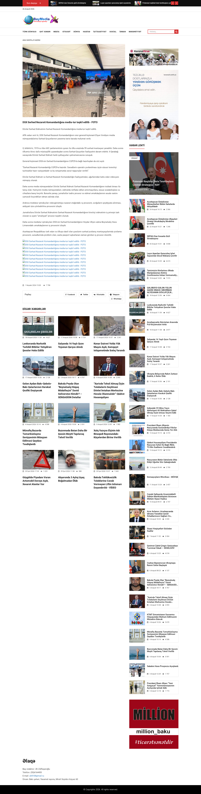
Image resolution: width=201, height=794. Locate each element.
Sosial (113, 32)
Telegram (115, 295)
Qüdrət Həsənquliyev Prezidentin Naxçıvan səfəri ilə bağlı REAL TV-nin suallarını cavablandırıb (162, 444)
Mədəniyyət (135, 32)
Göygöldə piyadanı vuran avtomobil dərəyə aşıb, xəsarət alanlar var (36, 481)
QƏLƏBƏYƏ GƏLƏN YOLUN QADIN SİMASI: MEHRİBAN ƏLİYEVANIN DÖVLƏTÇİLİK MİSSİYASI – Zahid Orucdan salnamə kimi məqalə (159, 290)
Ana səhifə (28, 40)
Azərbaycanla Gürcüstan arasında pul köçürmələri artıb (162, 323)
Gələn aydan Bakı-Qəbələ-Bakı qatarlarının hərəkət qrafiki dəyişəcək (37, 387)
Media (56, 32)
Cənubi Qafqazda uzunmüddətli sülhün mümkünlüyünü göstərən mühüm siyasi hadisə (161, 496)
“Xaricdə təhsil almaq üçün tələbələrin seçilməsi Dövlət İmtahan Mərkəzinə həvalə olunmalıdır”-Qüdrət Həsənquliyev (109, 390)
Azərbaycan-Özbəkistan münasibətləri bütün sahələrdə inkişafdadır (161, 204)
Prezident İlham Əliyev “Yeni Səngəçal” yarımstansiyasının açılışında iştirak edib (160, 685)
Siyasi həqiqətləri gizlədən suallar (159, 530)
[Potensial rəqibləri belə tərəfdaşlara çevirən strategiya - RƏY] (137, 3)
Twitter (85, 295)
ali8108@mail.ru (36, 776)
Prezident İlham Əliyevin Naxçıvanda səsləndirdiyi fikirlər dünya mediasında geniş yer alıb (162, 427)
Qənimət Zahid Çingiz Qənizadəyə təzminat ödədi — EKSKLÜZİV (162, 547)
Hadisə (86, 32)
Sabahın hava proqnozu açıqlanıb (162, 666)
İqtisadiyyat (100, 32)
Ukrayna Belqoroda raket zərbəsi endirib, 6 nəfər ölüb (162, 375)
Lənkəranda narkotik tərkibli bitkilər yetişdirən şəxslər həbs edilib (37, 347)
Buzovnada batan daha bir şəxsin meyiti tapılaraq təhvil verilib (72, 434)
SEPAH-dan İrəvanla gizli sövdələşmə (158, 237)
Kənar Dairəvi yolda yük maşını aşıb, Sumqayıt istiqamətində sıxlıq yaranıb (109, 347)
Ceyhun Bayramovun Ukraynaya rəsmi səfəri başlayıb (161, 564)
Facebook (71, 295)
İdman (123, 32)
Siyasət (66, 32)
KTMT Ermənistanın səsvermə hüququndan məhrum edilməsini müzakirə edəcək (162, 617)
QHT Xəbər (45, 32)
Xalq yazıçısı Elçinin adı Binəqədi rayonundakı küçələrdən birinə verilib (107, 434)
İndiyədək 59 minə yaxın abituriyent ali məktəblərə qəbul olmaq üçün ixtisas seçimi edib (161, 410)
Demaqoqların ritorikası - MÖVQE (162, 477)
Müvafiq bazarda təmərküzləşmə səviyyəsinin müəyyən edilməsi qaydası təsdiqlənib (35, 437)
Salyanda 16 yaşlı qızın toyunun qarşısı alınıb (162, 340)
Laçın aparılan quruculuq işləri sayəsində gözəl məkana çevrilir (162, 254)
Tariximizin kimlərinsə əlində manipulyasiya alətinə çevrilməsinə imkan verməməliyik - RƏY (162, 272)
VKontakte (100, 295)
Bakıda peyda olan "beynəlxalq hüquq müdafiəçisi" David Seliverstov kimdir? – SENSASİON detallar (70, 390)
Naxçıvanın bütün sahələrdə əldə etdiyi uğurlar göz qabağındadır (162, 461)
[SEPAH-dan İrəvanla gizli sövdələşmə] (54, 3)
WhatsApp (117, 299)
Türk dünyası (30, 32)
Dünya (77, 32)
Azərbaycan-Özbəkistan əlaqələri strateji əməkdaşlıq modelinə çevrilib (162, 221)
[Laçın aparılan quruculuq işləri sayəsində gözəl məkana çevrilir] (96, 3)
